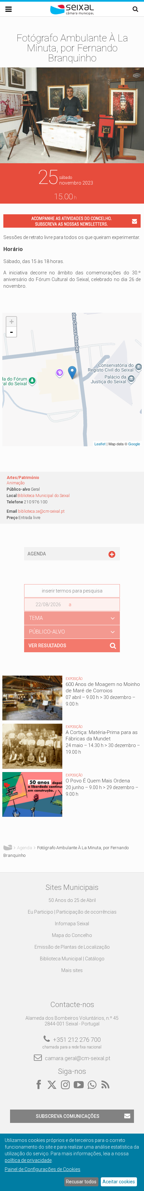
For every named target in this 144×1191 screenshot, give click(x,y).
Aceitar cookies (118, 1181)
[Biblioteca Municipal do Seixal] (72, 373)
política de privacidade (28, 1160)
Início (7, 848)
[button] (72, 618)
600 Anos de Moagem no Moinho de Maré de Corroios (103, 687)
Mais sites (72, 970)
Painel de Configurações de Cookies (42, 1169)
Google (134, 443)
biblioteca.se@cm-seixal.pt (41, 511)
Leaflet (99, 443)
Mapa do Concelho (72, 935)
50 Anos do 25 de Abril (72, 900)
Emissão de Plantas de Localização (72, 947)
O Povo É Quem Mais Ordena (98, 781)
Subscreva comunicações (67, 1116)
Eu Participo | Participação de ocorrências (72, 912)
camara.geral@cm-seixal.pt (77, 1058)
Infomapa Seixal (72, 923)
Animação (15, 483)
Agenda (24, 847)
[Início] (72, 13)
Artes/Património (23, 477)
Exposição (74, 679)
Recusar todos (81, 1181)
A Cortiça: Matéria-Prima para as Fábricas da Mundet (102, 735)
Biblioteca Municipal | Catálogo (72, 958)
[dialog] (72, 1162)
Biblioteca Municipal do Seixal (43, 495)
